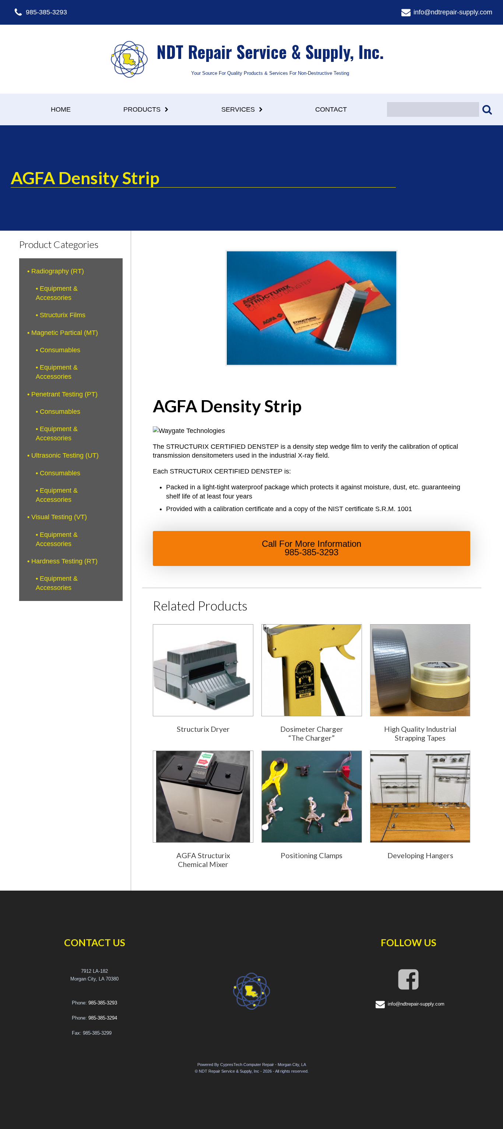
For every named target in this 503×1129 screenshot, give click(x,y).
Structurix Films (62, 315)
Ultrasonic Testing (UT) (65, 455)
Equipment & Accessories (57, 293)
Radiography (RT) (57, 271)
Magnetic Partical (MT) (64, 332)
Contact (331, 109)
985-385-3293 (102, 1003)
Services (238, 109)
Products (142, 109)
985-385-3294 (102, 1018)
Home (61, 109)
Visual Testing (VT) (59, 517)
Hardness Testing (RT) (64, 561)
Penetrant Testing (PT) (64, 394)
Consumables (60, 350)
